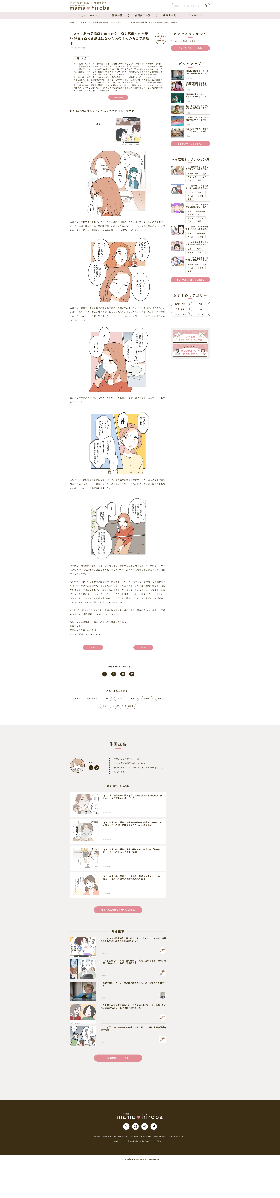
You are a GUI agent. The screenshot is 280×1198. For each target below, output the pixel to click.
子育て (133, 698)
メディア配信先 (159, 1136)
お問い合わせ (160, 1141)
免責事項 (106, 1136)
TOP (72, 22)
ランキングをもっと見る (190, 48)
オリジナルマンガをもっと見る (190, 279)
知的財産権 (147, 1136)
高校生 (130, 706)
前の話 (92, 647)
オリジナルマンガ (89, 15)
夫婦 (76, 698)
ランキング (194, 15)
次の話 (143, 647)
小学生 (105, 706)
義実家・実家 (193, 174)
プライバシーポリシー (120, 1136)
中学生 (147, 698)
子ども (200, 192)
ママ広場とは (117, 1141)
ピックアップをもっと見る (190, 143)
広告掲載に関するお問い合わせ (138, 1141)
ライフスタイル (194, 214)
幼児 (118, 706)
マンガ (119, 698)
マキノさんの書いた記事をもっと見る (118, 909)
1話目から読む (118, 97)
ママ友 (106, 698)
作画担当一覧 (143, 15)
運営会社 (97, 1136)
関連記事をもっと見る (118, 1058)
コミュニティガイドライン (177, 1136)
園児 (159, 698)
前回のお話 (80, 58)
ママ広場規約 (135, 1136)
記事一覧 (117, 15)
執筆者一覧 (169, 15)
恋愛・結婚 (91, 698)
